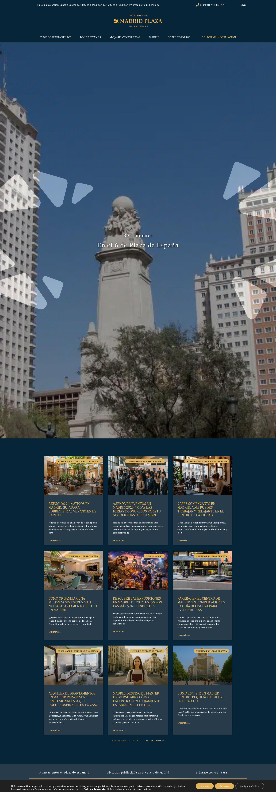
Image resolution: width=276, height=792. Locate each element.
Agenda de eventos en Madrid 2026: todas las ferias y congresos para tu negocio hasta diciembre (137, 509)
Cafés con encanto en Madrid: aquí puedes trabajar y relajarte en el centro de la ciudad (200, 509)
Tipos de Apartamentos (55, 37)
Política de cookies (95, 789)
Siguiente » (157, 740)
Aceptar (205, 786)
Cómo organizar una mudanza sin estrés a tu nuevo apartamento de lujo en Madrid (73, 604)
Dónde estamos (90, 37)
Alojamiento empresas (124, 37)
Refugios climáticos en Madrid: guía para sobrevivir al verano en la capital (72, 509)
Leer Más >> (55, 540)
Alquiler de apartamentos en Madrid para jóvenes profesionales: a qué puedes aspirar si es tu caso (73, 699)
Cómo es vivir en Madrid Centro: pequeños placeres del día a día (201, 697)
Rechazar (224, 786)
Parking (154, 37)
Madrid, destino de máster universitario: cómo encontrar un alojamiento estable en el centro (137, 699)
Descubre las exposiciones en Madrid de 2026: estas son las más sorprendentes (137, 602)
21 (147, 740)
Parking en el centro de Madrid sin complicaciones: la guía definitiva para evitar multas (201, 604)
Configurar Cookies (249, 786)
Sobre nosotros (179, 37)
